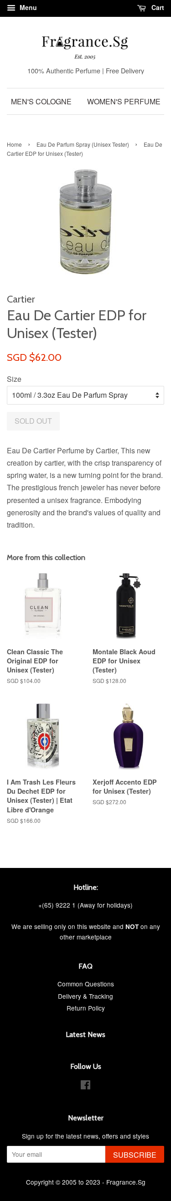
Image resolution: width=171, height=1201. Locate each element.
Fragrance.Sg (125, 1181)
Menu (27, 7)
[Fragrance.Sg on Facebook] (85, 1086)
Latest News (85, 1034)
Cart (157, 7)
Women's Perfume (124, 101)
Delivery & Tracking (85, 996)
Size (14, 379)
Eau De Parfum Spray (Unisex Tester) (82, 144)
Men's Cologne (41, 101)
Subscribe (134, 1155)
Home (14, 144)
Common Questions (85, 983)
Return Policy (86, 1007)
